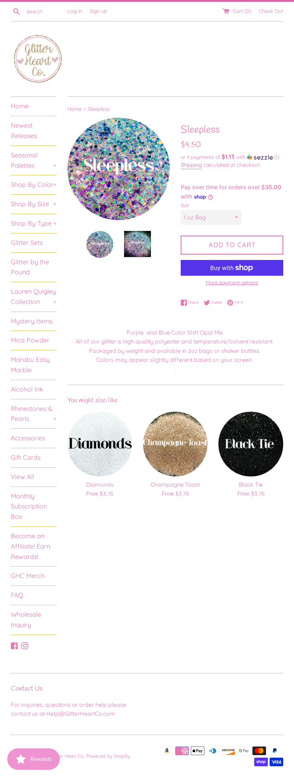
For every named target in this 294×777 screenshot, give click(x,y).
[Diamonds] (99, 444)
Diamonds (100, 484)
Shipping (191, 164)
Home (20, 106)
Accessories (28, 438)
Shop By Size (34, 204)
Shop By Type (34, 223)
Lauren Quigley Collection (34, 296)
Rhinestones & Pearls (34, 413)
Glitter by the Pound (30, 267)
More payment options (232, 282)
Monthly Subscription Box (29, 506)
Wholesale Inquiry (26, 619)
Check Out (271, 11)
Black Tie (251, 484)
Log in (74, 11)
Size (185, 205)
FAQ (17, 595)
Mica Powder (30, 340)
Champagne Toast (175, 484)
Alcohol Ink (27, 389)
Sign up (98, 11)
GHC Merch (27, 576)
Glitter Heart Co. (67, 756)
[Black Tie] (250, 444)
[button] (232, 157)
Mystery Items (31, 321)
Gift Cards (26, 457)
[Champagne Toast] (175, 444)
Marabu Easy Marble (30, 364)
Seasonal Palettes (34, 160)
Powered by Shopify (108, 756)
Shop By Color (34, 184)
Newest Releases (24, 130)
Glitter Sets (27, 242)
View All (22, 477)
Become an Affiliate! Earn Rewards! (30, 546)
